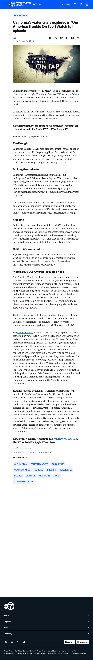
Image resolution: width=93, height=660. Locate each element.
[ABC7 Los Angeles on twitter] (12, 641)
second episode (24, 332)
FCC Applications (39, 653)
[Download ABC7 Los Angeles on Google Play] (82, 642)
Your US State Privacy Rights (57, 651)
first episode (23, 314)
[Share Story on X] (56, 38)
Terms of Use (72, 651)
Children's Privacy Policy (38, 651)
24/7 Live (37, 4)
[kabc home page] (9, 606)
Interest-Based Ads (10, 653)
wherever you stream (65, 438)
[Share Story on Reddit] (61, 38)
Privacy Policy (8, 651)
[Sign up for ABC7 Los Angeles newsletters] (23, 641)
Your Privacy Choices (21, 651)
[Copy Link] (78, 38)
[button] (5, 4)
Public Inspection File (25, 653)
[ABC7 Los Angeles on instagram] (18, 641)
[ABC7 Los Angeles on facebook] (6, 641)
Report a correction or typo (22, 448)
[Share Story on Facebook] (50, 38)
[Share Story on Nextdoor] (67, 38)
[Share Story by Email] (72, 38)
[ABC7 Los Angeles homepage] (20, 4)
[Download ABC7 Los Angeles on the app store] (70, 642)
